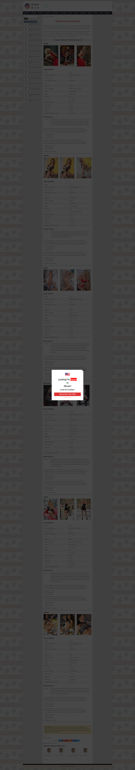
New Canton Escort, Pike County (34, 100)
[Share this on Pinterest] (67, 741)
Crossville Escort (59, 755)
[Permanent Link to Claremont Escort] (85, 750)
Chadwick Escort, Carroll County (34, 62)
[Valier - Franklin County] (26, 42)
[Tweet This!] (59, 741)
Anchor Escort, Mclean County (35, 83)
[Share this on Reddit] (69, 741)
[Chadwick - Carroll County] (26, 63)
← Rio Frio (46, 759)
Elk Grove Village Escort (73, 755)
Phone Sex (107, 13)
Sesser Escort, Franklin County (35, 67)
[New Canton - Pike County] (26, 101)
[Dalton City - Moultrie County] (26, 58)
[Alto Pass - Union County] (26, 74)
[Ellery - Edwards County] (26, 47)
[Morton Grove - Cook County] (26, 36)
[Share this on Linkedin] (76, 741)
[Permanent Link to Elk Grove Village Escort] (73, 750)
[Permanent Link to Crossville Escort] (61, 750)
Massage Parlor (55, 13)
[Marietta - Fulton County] (26, 52)
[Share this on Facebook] (62, 741)
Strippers (90, 13)
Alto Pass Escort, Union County (35, 72)
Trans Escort (47, 13)
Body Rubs (70, 13)
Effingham (50, 743)
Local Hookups (83, 13)
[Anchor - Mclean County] (26, 85)
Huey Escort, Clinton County (34, 78)
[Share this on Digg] (74, 741)
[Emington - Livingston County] (26, 96)
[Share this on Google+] (64, 741)
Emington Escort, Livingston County (34, 95)
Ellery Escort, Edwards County (35, 45)
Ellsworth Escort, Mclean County (34, 24)
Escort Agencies (63, 13)
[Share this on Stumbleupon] (71, 741)
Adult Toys (101, 13)
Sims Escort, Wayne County (34, 88)
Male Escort (33, 13)
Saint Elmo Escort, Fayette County (34, 30)
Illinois (48, 16)
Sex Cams (95, 13)
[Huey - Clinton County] (26, 80)
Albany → (89, 759)
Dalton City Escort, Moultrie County (34, 57)
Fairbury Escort (47, 755)
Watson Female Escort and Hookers (67, 21)
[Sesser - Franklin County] (26, 69)
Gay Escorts (40, 13)
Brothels (76, 13)
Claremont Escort (84, 755)
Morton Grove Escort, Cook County (34, 35)
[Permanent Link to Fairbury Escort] (49, 750)
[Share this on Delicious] (79, 741)
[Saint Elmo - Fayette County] (26, 31)
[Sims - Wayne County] (26, 90)
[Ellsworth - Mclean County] (26, 25)
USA (44, 16)
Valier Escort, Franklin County (35, 40)
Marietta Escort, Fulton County (35, 51)
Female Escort (26, 13)
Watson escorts (60, 25)
